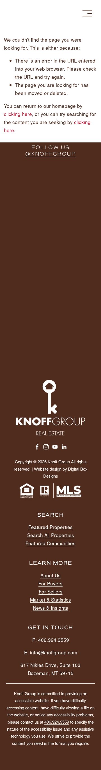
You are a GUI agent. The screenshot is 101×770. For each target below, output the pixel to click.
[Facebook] (37, 447)
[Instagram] (46, 447)
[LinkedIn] (64, 447)
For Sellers (51, 591)
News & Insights (50, 607)
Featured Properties (50, 526)
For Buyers (50, 583)
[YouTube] (55, 447)
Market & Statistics (50, 599)
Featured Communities (50, 543)
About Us (50, 575)
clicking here (18, 113)
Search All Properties (50, 534)
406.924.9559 (56, 722)
